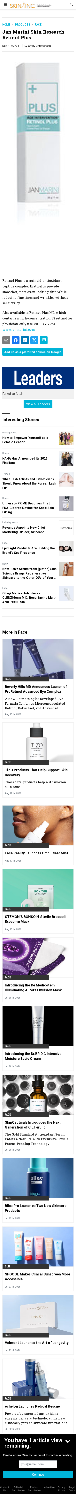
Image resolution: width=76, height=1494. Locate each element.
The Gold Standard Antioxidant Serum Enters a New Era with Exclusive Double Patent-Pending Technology (36, 1139)
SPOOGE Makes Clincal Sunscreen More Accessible (37, 1276)
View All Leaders (38, 404)
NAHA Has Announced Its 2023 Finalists (25, 461)
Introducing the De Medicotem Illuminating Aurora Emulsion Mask (33, 987)
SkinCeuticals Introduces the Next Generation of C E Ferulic (33, 1124)
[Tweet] (34, 340)
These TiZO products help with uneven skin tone (35, 784)
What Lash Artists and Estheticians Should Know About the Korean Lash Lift (29, 483)
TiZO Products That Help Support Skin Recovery (36, 772)
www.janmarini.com (18, 329)
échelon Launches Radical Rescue (32, 1406)
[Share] (15, 340)
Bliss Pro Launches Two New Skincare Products (36, 1208)
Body (5, 563)
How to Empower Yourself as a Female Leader (25, 440)
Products (22, 24)
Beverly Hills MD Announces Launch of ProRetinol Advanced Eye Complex (36, 689)
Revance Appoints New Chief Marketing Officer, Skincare (24, 530)
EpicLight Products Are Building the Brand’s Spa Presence (28, 550)
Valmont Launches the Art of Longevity (37, 1343)
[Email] (6, 340)
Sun (7, 1266)
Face (38, 24)
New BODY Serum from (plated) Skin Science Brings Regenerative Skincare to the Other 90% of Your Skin (29, 573)
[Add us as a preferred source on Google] (44, 340)
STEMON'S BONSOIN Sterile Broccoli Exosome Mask (35, 919)
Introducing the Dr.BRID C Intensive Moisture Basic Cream (33, 1056)
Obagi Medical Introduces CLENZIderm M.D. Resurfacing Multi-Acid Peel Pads (29, 597)
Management (9, 432)
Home (6, 24)
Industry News (10, 522)
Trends (6, 474)
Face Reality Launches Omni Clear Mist (36, 853)
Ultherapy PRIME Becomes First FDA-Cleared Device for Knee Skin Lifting (28, 508)
